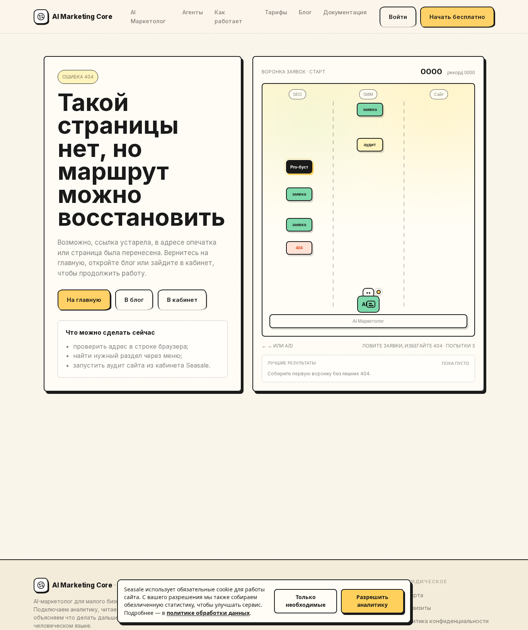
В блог (134, 299)
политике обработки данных (208, 612)
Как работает (228, 16)
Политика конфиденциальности (445, 621)
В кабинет (182, 299)
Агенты (192, 12)
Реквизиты (416, 607)
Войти (398, 16)
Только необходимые (305, 600)
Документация (345, 12)
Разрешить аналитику (372, 600)
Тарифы (276, 12)
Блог (305, 12)
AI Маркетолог (148, 16)
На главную (84, 299)
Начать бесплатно (457, 16)
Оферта (412, 595)
